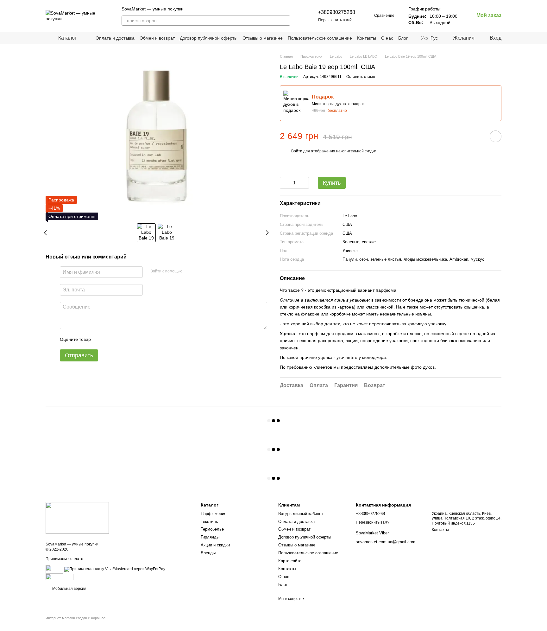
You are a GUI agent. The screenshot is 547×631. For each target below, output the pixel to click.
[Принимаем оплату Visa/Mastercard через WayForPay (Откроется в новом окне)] (114, 569)
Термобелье (212, 529)
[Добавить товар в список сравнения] (477, 136)
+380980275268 (336, 12)
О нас (387, 38)
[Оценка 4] (132, 339)
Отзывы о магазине (262, 38)
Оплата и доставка (115, 38)
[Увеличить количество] (304, 182)
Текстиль (209, 521)
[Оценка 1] (101, 339)
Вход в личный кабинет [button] (300, 513)
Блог (403, 38)
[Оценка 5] (142, 339)
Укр (424, 38)
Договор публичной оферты (208, 38)
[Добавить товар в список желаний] (495, 136)
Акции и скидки (215, 545)
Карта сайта (289, 560)
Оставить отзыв (360, 76)
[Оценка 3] (121, 339)
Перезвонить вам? (335, 20)
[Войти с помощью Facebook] (189, 271)
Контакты (366, 38)
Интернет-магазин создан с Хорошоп (75, 618)
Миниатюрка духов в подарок (338, 104)
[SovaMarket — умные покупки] (77, 518)
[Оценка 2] (111, 339)
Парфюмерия (213, 513)
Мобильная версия (68, 588)
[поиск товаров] (285, 21)
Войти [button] (296, 151)
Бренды (208, 553)
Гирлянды (210, 537)
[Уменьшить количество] (284, 182)
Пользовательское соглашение (320, 38)
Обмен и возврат (157, 38)
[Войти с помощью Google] (199, 271)
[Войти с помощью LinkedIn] (209, 271)
